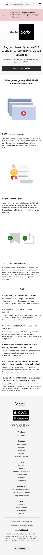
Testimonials (21, 480)
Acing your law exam (21, 495)
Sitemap (30, 525)
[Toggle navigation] (40, 4)
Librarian (21, 450)
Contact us (21, 504)
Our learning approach (21, 471)
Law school (21, 444)
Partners (21, 477)
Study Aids (21, 435)
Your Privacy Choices (16, 525)
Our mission (21, 465)
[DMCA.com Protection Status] (21, 530)
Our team (21, 468)
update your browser (24, 17)
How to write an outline (21, 493)
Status (21, 514)
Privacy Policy (27, 521)
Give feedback (21, 508)
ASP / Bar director (21, 456)
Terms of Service (16, 521)
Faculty (21, 453)
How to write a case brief (21, 489)
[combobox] (21, 4)
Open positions (21, 474)
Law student (21, 447)
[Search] (7, 4)
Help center (21, 511)
